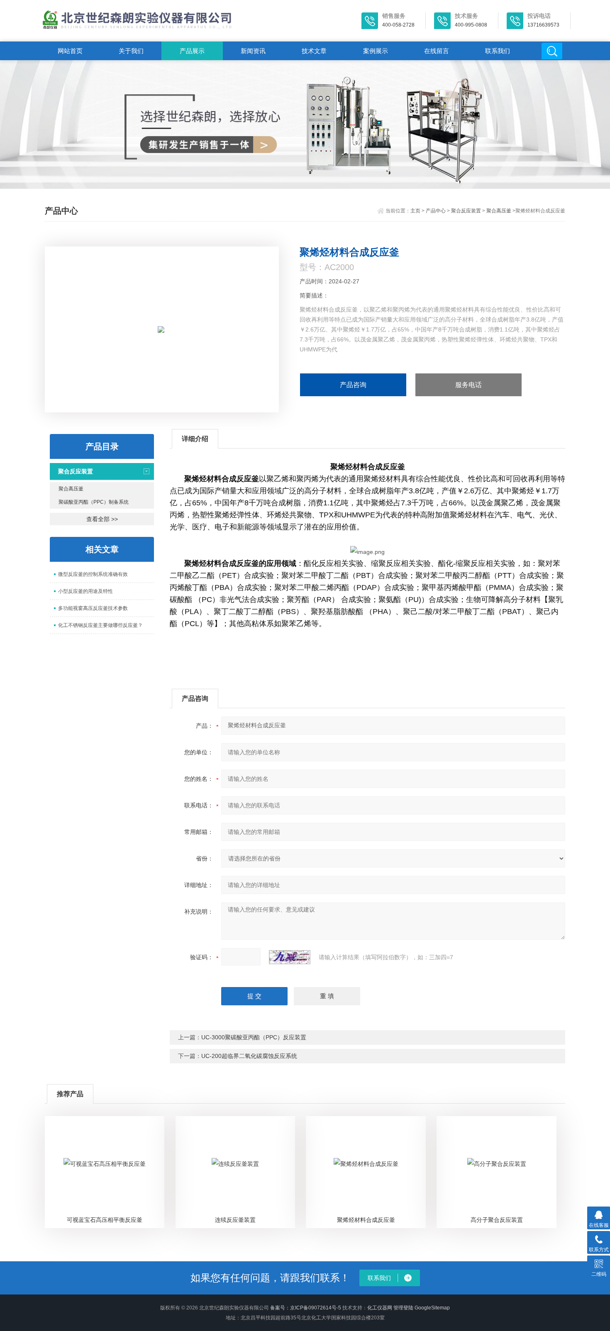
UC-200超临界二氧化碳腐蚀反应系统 (249, 1056)
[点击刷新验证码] (289, 957)
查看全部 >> (102, 519)
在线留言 (436, 50)
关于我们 (131, 50)
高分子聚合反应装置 (497, 1219)
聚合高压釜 (498, 211)
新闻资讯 (253, 50)
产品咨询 (353, 384)
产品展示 (192, 50)
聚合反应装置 (466, 211)
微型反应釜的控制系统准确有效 (93, 574)
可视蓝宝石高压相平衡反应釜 (104, 1219)
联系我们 (497, 50)
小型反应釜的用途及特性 (85, 591)
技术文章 (314, 50)
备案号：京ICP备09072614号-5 (305, 1308)
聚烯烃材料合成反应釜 (366, 1219)
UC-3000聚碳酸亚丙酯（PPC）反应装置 (253, 1037)
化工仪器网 (379, 1308)
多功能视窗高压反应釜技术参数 (93, 608)
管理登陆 (403, 1308)
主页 (415, 211)
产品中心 (436, 211)
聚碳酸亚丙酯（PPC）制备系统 (94, 502)
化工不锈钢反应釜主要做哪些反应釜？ (100, 625)
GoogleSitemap (432, 1308)
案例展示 (375, 50)
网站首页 (70, 50)
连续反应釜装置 (235, 1219)
